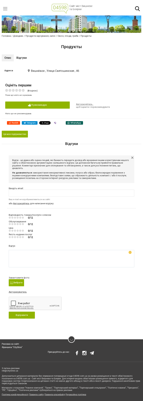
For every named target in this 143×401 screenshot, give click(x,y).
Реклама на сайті (10, 344)
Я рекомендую (39, 105)
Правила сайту (36, 394)
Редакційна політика (76, 394)
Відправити (22, 315)
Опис (7, 57)
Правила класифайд (54, 394)
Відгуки (21, 57)
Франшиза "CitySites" (12, 347)
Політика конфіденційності (15, 394)
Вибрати (17, 282)
